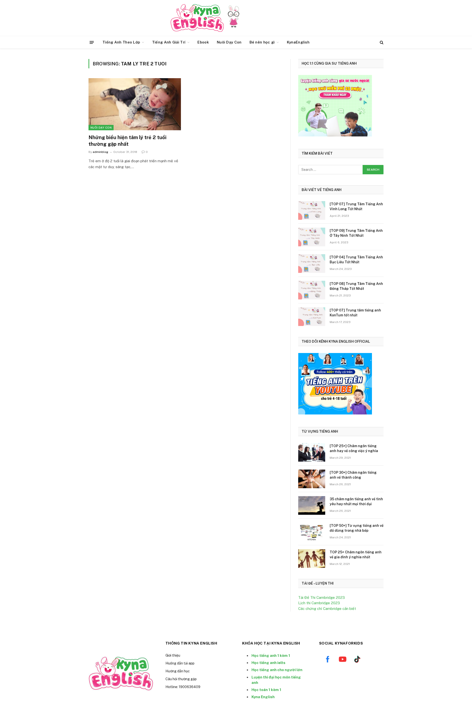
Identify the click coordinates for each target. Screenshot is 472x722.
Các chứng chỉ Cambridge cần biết (327, 608)
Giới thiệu (172, 655)
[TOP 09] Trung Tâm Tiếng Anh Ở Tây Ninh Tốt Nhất (356, 233)
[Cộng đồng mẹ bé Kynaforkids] (197, 18)
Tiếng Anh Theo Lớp (121, 42)
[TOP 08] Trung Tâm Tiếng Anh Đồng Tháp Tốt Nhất (356, 286)
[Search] (381, 42)
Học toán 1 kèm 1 (266, 690)
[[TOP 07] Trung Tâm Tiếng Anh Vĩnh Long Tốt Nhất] (311, 210)
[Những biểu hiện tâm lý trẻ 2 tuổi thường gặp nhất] (134, 104)
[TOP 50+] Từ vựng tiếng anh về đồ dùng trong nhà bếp (357, 528)
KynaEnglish (298, 42)
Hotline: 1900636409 (182, 687)
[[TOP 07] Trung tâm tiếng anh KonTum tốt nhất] (311, 316)
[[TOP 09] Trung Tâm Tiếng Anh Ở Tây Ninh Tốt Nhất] (311, 237)
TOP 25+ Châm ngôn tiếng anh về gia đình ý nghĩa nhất (356, 554)
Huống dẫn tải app (179, 663)
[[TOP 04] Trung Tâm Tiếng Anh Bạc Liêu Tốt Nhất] (311, 263)
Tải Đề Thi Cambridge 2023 (321, 597)
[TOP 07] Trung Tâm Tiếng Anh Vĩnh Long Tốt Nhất (356, 206)
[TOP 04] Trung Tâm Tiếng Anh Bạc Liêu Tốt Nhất (356, 259)
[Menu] (92, 42)
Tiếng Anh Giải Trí (168, 42)
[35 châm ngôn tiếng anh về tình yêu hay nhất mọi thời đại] (311, 505)
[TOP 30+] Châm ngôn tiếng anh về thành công (353, 475)
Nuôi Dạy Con (229, 42)
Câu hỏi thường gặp (181, 679)
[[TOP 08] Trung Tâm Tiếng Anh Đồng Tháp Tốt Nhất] (311, 290)
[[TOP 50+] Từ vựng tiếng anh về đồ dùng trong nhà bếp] (311, 532)
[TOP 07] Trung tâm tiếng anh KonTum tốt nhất (355, 312)
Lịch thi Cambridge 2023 (319, 603)
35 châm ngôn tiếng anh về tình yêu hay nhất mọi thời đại (356, 501)
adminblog (100, 152)
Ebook (203, 42)
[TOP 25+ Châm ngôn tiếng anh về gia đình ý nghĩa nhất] (311, 558)
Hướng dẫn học (177, 671)
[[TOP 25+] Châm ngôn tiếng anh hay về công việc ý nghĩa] (311, 452)
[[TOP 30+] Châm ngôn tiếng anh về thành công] (311, 479)
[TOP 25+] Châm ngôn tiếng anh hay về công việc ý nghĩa (354, 448)
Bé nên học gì (262, 42)
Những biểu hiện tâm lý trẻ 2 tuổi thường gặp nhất (127, 140)
